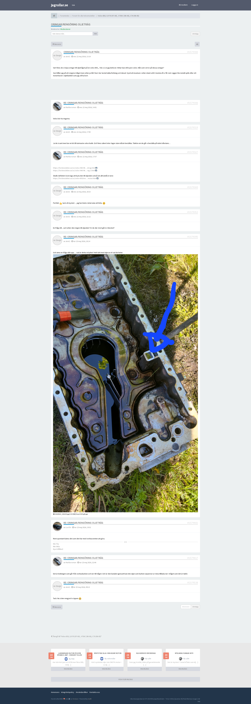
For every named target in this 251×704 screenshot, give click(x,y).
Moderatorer (65, 29)
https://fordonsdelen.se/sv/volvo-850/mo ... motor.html (74, 178)
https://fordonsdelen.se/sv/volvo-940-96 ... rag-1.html (74, 170)
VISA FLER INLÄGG (125, 679)
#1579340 (192, 187)
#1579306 (192, 102)
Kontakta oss (95, 692)
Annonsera (55, 692)
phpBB (89, 699)
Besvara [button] (57, 44)
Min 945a (56, 546)
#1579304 (192, 52)
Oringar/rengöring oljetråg (70, 24)
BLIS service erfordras (146, 653)
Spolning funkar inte (184, 653)
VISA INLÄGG (68, 669)
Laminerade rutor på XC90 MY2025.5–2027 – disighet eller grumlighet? (69, 655)
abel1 (68, 56)
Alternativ (185, 607)
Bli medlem (183, 5)
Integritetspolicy (67, 692)
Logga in (195, 5)
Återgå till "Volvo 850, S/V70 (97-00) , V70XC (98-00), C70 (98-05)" (76, 636)
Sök (73, 5)
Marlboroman (71, 107)
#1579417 (192, 558)
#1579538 (192, 582)
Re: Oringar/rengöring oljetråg (83, 102)
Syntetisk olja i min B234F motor (107, 653)
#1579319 (192, 127)
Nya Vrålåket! (58, 549)
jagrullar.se (59, 5)
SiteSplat (75, 699)
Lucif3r (68, 527)
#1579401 (192, 522)
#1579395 (192, 236)
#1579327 (192, 152)
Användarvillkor (82, 692)
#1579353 (192, 212)
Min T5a (56, 544)
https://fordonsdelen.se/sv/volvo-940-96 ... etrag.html (74, 168)
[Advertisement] (127, 624)
